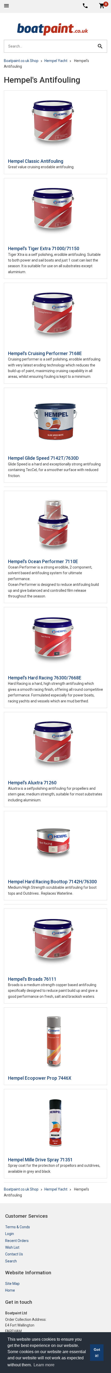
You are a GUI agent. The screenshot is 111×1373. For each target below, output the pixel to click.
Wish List (12, 1247)
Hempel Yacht (55, 61)
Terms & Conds (17, 1227)
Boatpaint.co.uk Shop (21, 61)
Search (11, 1261)
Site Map (12, 1284)
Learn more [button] (44, 1365)
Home (10, 1290)
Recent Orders (17, 1241)
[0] (102, 5)
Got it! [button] (97, 1352)
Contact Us (14, 1254)
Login (9, 1234)
